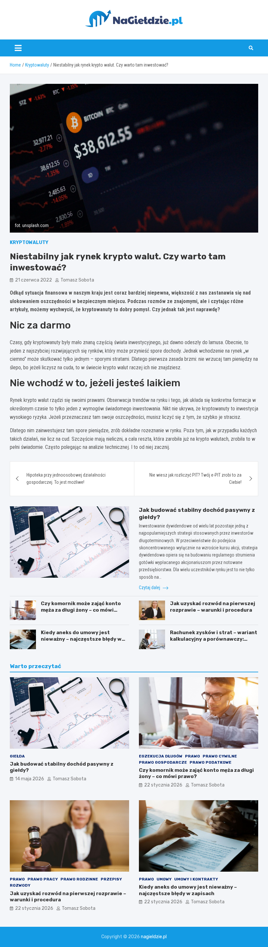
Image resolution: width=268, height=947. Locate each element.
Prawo (192, 756)
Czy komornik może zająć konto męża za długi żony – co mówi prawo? (81, 610)
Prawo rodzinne (79, 879)
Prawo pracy (42, 879)
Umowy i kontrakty (196, 879)
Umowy (164, 879)
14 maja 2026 (29, 779)
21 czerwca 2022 (33, 280)
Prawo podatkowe (210, 762)
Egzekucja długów (160, 756)
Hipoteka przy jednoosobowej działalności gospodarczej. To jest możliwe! (66, 478)
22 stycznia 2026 (163, 785)
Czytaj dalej (150, 587)
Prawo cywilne (220, 756)
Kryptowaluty (29, 242)
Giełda (17, 756)
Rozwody (20, 885)
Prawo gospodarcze (163, 762)
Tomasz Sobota (77, 280)
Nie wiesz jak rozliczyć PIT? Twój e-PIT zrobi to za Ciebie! (195, 478)
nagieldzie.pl (154, 936)
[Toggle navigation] (18, 47)
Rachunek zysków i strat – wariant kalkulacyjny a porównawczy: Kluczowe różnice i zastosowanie (213, 639)
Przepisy (111, 879)
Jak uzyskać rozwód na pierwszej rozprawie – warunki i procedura (212, 607)
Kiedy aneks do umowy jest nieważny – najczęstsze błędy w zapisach (81, 639)
